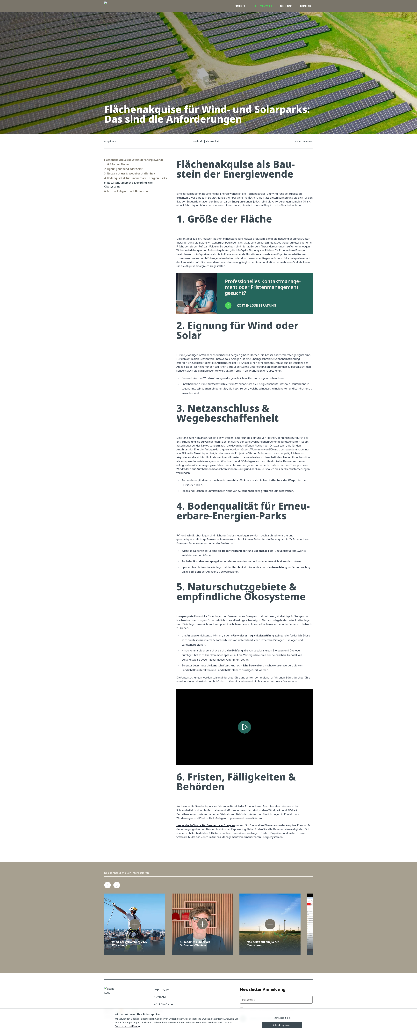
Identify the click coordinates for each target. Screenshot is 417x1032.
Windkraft (198, 141)
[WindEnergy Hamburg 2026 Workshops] (134, 924)
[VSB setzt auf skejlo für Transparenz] (270, 924)
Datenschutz (163, 1003)
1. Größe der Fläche (116, 164)
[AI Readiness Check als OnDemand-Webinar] (202, 924)
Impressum (161, 990)
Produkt (241, 6)
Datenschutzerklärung (127, 1026)
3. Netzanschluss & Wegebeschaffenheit (129, 173)
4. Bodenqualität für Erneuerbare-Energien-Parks (135, 178)
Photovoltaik (213, 141)
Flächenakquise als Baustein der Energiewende (134, 160)
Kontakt (306, 6)
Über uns (286, 6)
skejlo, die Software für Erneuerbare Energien (205, 825)
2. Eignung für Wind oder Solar (123, 169)
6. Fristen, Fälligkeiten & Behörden (126, 191)
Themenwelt (263, 6)
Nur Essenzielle (281, 1017)
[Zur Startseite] (112, 6)
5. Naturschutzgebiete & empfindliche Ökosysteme (128, 184)
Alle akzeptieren (282, 1025)
